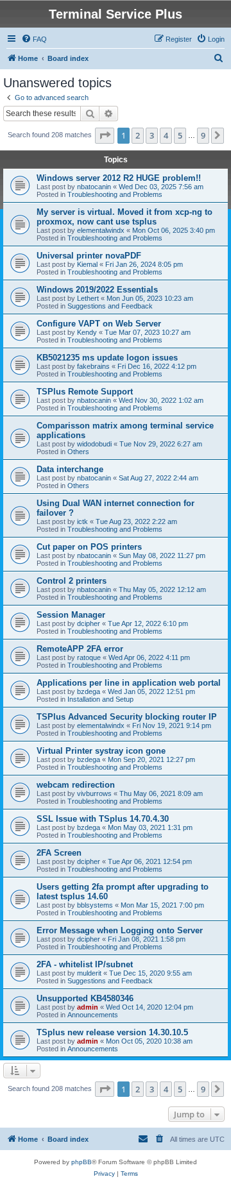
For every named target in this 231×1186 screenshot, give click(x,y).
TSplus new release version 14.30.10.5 (112, 1032)
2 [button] (137, 135)
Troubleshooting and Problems (114, 194)
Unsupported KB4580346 (85, 998)
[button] (104, 135)
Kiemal (87, 264)
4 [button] (166, 135)
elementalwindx (100, 230)
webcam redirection (76, 785)
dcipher (88, 623)
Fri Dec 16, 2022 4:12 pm (156, 366)
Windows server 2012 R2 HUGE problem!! (119, 178)
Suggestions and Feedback (110, 306)
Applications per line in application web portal (129, 683)
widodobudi (94, 444)
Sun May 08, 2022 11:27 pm (162, 555)
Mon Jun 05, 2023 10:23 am (150, 298)
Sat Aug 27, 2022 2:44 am (158, 478)
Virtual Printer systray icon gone (101, 751)
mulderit (89, 973)
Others (78, 451)
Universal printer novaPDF (89, 255)
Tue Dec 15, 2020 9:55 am (150, 973)
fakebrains (93, 366)
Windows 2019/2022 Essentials (97, 289)
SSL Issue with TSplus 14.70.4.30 (103, 819)
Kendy (87, 332)
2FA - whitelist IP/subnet (85, 964)
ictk (82, 521)
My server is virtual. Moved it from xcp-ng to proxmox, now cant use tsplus (124, 216)
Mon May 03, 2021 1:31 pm (150, 827)
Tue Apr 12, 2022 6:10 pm (148, 623)
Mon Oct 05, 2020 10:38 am (149, 1041)
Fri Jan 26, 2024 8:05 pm (144, 264)
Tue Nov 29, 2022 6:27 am (160, 444)
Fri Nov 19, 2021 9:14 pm (171, 725)
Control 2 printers (72, 581)
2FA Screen (59, 853)
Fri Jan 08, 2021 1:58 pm (146, 939)
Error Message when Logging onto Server (120, 930)
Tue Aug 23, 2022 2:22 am (136, 521)
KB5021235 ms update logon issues (107, 357)
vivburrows (94, 793)
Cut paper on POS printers (89, 547)
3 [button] (152, 135)
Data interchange (70, 469)
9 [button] (203, 135)
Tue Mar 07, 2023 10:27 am (148, 332)
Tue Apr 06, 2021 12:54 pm (150, 861)
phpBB (81, 1161)
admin (87, 1007)
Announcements (92, 1015)
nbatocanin (94, 187)
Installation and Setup (100, 699)
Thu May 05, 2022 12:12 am (162, 589)
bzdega (88, 691)
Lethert (88, 298)
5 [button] (180, 135)
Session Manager (71, 615)
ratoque (89, 657)
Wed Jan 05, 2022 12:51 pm (151, 691)
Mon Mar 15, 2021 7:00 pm (162, 905)
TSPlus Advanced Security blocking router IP (127, 717)
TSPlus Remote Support (85, 391)
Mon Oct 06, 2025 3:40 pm (173, 230)
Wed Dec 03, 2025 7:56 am (161, 187)
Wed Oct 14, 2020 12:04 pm (149, 1007)
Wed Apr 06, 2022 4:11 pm (149, 657)
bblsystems (95, 905)
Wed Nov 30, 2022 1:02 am (161, 400)
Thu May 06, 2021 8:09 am (161, 793)
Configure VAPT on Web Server (99, 323)
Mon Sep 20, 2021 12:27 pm (151, 759)
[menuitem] (34, 39)
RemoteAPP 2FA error (80, 649)
